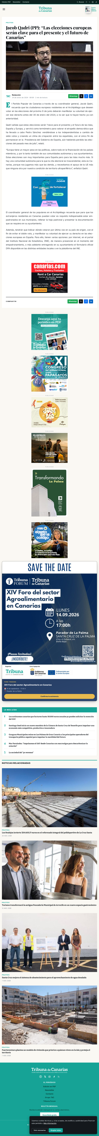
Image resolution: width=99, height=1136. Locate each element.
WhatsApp (73, 96)
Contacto (26, 2)
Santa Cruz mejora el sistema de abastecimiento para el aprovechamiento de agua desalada (44, 977)
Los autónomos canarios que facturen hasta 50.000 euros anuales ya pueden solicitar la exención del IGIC (51, 718)
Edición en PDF (49, 1086)
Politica (9, 22)
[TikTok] (96, 2)
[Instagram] (93, 2)
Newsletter (16, 2)
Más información (49, 1123)
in (91, 96)
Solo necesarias (40, 1130)
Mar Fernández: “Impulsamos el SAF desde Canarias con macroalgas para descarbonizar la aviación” (48, 744)
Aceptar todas (56, 1130)
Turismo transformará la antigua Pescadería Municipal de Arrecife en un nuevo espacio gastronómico (49, 905)
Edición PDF (6, 2)
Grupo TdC (49, 1097)
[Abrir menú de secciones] (4, 9)
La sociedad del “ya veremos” (21, 752)
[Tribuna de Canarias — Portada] (45, 9)
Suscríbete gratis (49, 1115)
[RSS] (58, 1077)
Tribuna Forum (49, 1101)
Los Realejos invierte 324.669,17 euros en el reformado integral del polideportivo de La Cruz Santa (47, 832)
